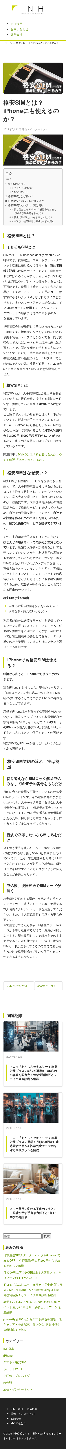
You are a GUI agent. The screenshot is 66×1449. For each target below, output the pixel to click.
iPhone (8, 1355)
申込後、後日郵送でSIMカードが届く (34, 221)
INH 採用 (16, 24)
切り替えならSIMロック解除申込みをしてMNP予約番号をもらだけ (35, 211)
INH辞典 (8, 1349)
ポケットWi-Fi (12, 1369)
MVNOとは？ (18, 1423)
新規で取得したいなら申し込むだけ (33, 217)
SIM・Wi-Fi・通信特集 (24, 1409)
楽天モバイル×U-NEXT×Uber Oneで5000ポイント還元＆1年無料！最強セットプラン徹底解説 (32, 1307)
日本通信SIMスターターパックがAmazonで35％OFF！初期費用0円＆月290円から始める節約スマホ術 (31, 1260)
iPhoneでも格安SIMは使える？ (26, 201)
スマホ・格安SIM (14, 1362)
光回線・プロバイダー (18, 1376)
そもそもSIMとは (23, 188)
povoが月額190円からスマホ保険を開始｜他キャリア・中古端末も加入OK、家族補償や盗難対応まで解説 (32, 1324)
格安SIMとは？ (17, 184)
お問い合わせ (19, 29)
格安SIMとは (21, 192)
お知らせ (16, 1418)
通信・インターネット (35, 129)
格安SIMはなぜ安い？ (20, 196)
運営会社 (16, 34)
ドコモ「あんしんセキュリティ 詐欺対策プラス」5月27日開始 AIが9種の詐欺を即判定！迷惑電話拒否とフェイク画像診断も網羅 (33, 1289)
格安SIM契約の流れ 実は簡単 (26, 205)
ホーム (8, 43)
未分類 (7, 1382)
